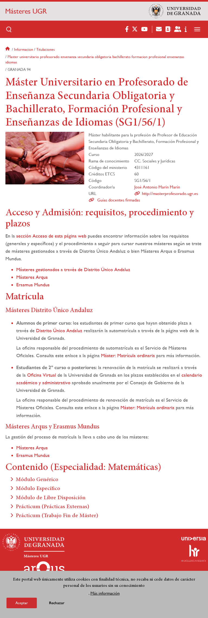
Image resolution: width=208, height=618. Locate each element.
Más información (105, 593)
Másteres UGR (26, 11)
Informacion (23, 49)
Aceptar (21, 603)
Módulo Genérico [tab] (37, 480)
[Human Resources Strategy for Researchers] (193, 553)
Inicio (8, 49)
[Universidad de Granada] (175, 11)
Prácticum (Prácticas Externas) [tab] (52, 507)
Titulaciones (45, 49)
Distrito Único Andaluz (59, 330)
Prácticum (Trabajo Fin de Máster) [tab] (57, 516)
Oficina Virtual (41, 375)
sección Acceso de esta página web (51, 236)
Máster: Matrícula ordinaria (128, 355)
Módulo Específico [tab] (38, 489)
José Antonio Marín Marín (157, 187)
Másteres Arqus (32, 277)
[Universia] (193, 538)
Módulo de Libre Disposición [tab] (51, 498)
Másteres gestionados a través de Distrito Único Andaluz (73, 269)
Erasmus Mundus (33, 284)
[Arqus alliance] (44, 570)
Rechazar (56, 603)
